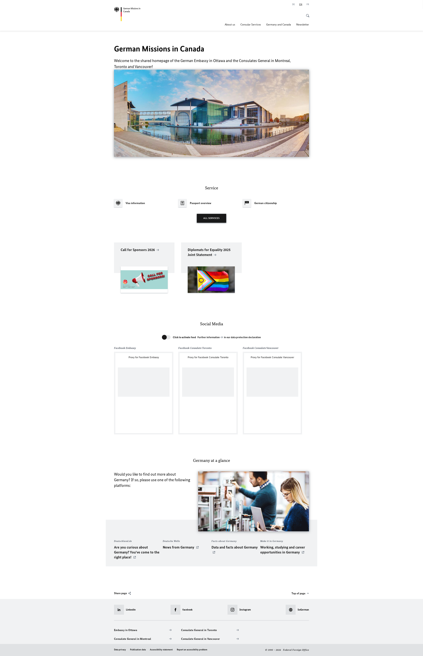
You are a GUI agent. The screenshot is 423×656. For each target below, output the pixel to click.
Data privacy (120, 649)
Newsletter (302, 24)
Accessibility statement (161, 649)
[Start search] (306, 13)
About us (230, 24)
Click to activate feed (184, 337)
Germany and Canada (278, 24)
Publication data (138, 649)
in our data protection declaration (242, 337)
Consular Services (250, 24)
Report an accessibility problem (192, 649)
